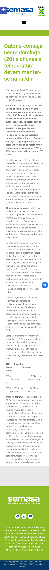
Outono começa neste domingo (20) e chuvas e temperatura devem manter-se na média (23, 62)
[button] (3, 10)
